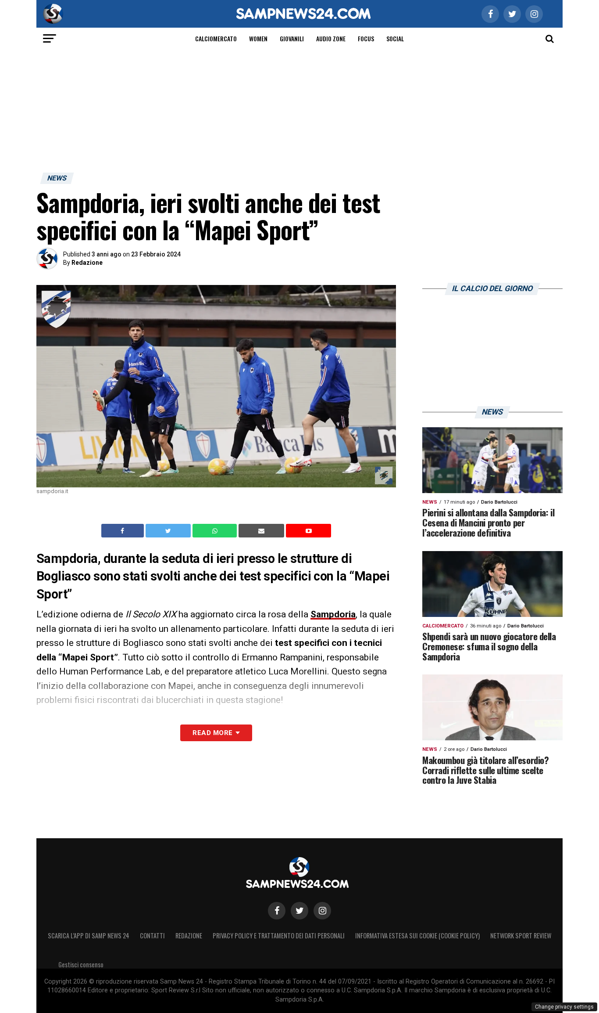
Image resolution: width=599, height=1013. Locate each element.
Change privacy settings (564, 1007)
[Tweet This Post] (169, 531)
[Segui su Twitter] (299, 910)
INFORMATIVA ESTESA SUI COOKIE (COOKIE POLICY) (417, 935)
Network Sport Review (520, 935)
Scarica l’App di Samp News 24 (88, 935)
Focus (366, 38)
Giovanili (292, 38)
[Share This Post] (216, 531)
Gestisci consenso (80, 964)
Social (395, 38)
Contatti (152, 935)
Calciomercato (216, 38)
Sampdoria (333, 614)
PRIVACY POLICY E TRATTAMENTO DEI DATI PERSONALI (279, 935)
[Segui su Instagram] (322, 910)
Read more (212, 733)
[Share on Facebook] (123, 531)
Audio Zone (331, 38)
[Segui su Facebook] (276, 910)
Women (258, 38)
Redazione (87, 262)
